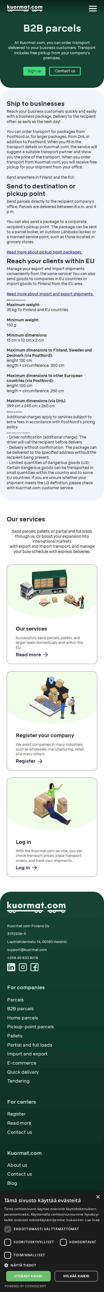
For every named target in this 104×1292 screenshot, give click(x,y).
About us (17, 1165)
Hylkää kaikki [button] (76, 1276)
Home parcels (22, 1018)
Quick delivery (23, 1072)
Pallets (14, 1036)
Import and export (27, 1054)
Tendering (18, 1081)
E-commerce (21, 1063)
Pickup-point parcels (30, 1026)
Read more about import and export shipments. (50, 294)
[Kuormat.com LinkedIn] (11, 967)
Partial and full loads (29, 1045)
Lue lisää (92, 1219)
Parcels (15, 1000)
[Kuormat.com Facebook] (35, 967)
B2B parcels (20, 1008)
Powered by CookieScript (25, 1286)
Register (16, 1114)
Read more (19, 1123)
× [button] (98, 1197)
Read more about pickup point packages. (44, 252)
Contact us (65, 71)
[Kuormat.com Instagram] (23, 967)
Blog (12, 1183)
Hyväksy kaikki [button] (28, 1276)
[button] (93, 8)
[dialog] (52, 1241)
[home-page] (24, 8)
